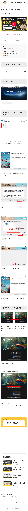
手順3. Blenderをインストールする (11, 53)
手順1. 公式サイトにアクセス (10, 48)
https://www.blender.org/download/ (13, 72)
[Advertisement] (14, 439)
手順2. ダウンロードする (9, 51)
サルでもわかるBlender (16, 2)
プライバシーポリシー (8, 502)
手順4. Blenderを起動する (9, 55)
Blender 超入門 (6, 13)
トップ (2, 494)
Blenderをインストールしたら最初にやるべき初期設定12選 (14, 423)
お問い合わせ (18, 502)
